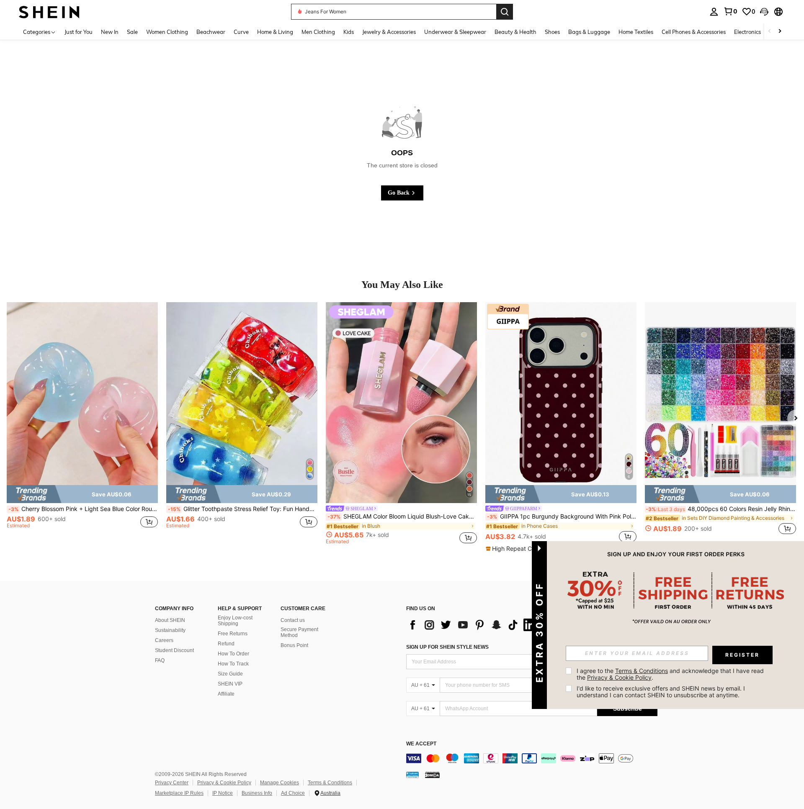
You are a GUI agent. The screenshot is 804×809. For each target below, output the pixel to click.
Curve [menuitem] (241, 31)
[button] (764, 12)
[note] (82, 494)
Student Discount (174, 650)
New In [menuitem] (110, 31)
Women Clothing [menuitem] (167, 31)
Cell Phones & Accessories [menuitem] (694, 31)
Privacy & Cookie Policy (224, 783)
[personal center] (714, 12)
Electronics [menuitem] (747, 31)
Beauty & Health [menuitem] (515, 31)
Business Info (257, 793)
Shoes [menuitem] (552, 31)
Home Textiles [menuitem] (635, 31)
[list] (473, 625)
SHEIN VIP (230, 684)
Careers (164, 640)
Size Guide (230, 674)
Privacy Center (171, 783)
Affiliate (226, 694)
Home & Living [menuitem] (275, 31)
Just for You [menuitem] (78, 31)
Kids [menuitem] (348, 31)
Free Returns (232, 634)
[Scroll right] (780, 31)
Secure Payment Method (299, 632)
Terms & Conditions (330, 783)
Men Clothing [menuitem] (318, 31)
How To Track (233, 664)
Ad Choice (293, 793)
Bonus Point (294, 645)
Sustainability (170, 630)
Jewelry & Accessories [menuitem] (389, 31)
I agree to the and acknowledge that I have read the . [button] (671, 674)
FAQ (160, 660)
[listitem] (82, 423)
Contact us (293, 620)
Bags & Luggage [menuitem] (589, 31)
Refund (226, 644)
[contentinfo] (531, 758)
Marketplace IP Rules (179, 793)
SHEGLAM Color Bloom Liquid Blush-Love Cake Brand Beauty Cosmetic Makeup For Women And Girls (402, 516)
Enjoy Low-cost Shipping (235, 621)
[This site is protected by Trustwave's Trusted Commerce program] (412, 775)
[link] (730, 11)
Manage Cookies (279, 783)
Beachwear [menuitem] (210, 31)
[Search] (504, 12)
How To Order (233, 654)
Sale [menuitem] (132, 31)
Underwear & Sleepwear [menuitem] (455, 31)
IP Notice (222, 793)
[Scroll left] (770, 31)
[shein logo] (49, 11)
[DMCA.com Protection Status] (432, 775)
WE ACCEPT (421, 744)
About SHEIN (170, 620)
